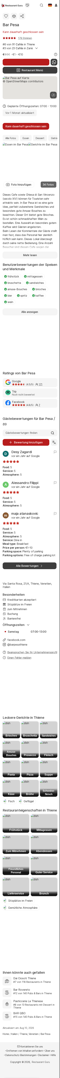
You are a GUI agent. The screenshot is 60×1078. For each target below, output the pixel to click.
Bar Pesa (11, 24)
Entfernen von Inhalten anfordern (24, 1050)
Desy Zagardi (21, 452)
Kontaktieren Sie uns (31, 1046)
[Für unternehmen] (27, 5)
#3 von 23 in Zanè (18, 48)
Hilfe (53, 1055)
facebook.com (16, 640)
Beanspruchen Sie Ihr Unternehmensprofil (32, 652)
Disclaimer (43, 1055)
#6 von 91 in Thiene (19, 44)
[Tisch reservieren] (26, 62)
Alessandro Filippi (24, 483)
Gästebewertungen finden (21, 432)
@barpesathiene (17, 644)
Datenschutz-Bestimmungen (20, 1055)
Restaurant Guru (41, 1062)
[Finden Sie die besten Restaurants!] (11, 5)
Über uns (50, 1050)
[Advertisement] (30, 342)
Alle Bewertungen (27, 565)
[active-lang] (50, 5)
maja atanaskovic (24, 514)
